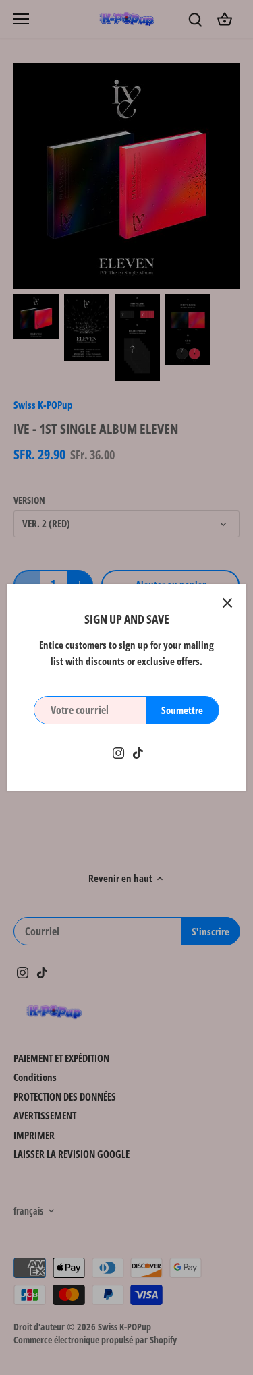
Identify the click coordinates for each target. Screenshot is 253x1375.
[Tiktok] (138, 751)
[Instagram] (118, 751)
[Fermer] (227, 603)
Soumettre (182, 710)
